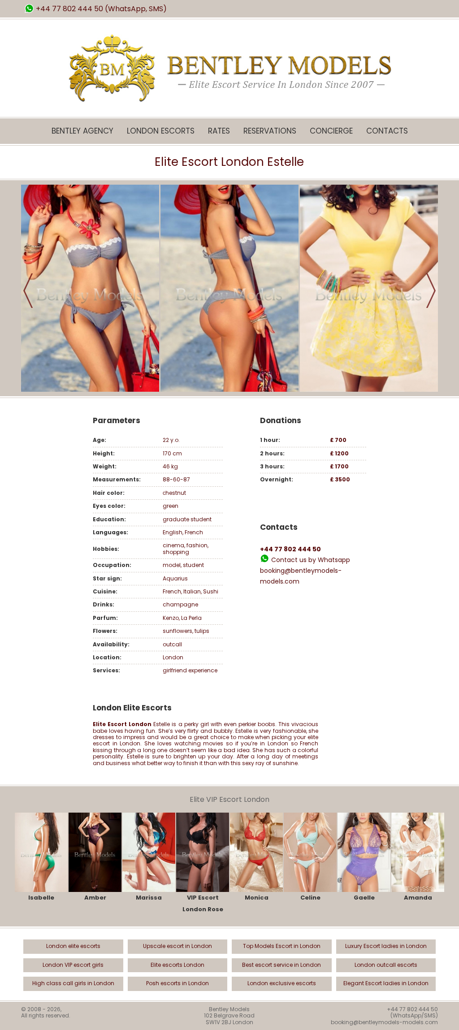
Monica (256, 897)
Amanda (418, 897)
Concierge (331, 131)
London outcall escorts (386, 965)
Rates (219, 131)
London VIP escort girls (73, 965)
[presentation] (28, 290)
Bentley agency (82, 131)
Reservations (269, 131)
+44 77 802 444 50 (69, 9)
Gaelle (364, 897)
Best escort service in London (281, 965)
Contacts (387, 131)
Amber (95, 897)
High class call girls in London (73, 983)
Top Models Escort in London (281, 946)
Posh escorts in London (177, 983)
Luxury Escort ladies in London (386, 946)
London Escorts (161, 131)
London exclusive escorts (281, 983)
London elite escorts (73, 946)
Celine (310, 897)
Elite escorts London (177, 965)
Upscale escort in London (177, 946)
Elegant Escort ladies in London (386, 983)
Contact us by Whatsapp (310, 559)
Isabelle (41, 897)
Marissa (149, 897)
